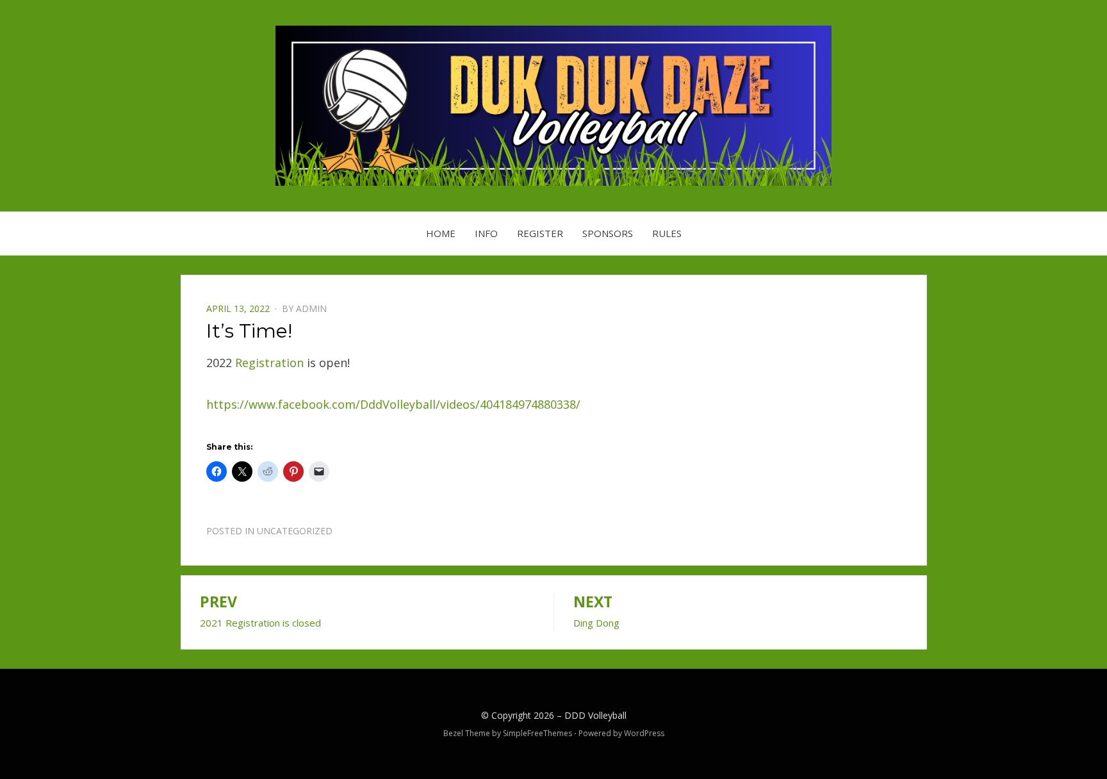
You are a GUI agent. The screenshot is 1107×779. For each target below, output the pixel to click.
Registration (269, 362)
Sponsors (607, 233)
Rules (667, 233)
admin (311, 308)
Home (440, 233)
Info (486, 233)
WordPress (644, 733)
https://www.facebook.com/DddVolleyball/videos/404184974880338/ (393, 404)
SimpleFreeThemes (537, 733)
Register (540, 233)
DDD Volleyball (595, 715)
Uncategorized (294, 531)
